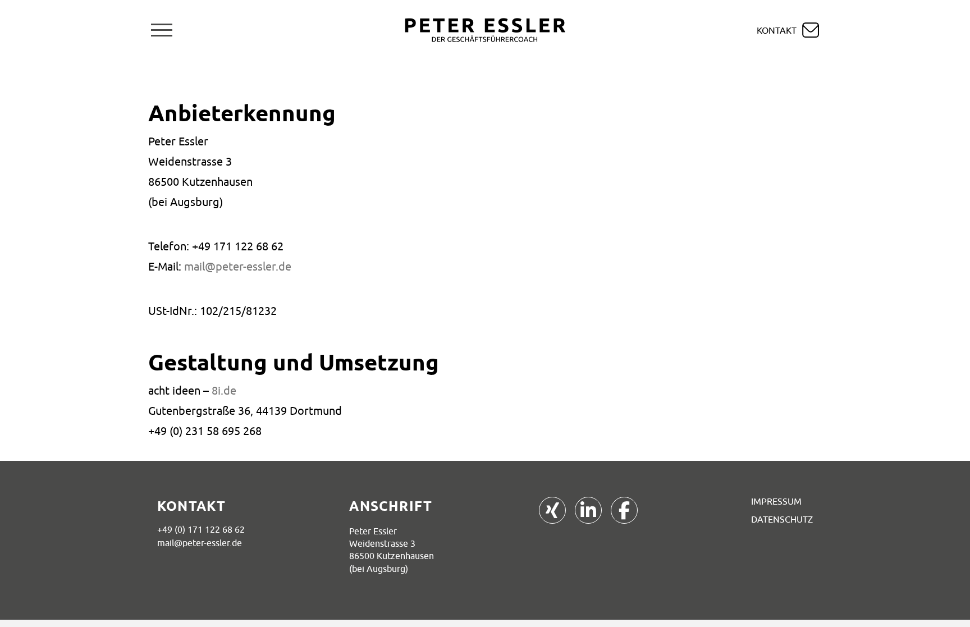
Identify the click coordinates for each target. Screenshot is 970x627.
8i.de (224, 390)
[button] (161, 30)
